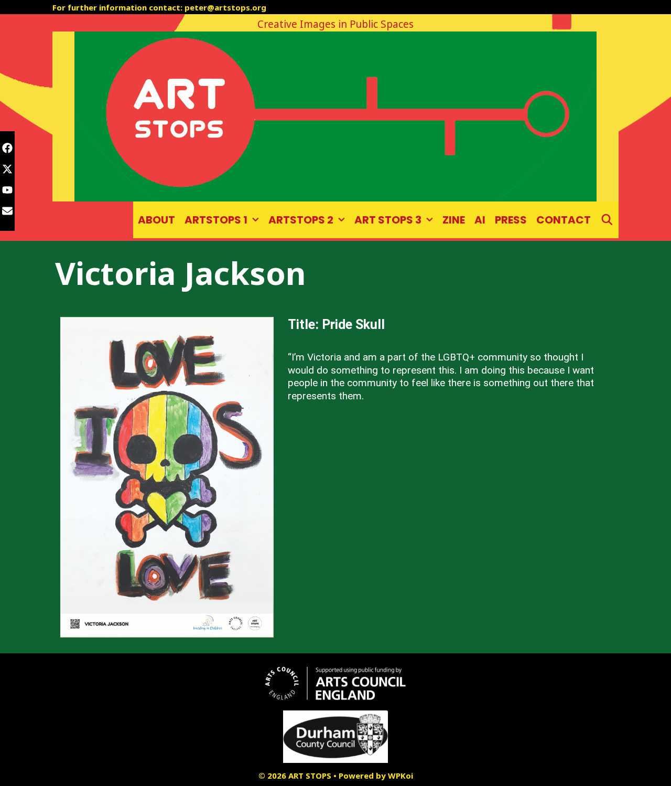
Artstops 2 (300, 220)
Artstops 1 (216, 220)
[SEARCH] (607, 219)
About (156, 220)
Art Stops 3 (387, 220)
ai (479, 220)
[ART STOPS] (335, 115)
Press (511, 220)
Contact (563, 220)
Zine (453, 220)
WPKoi (400, 775)
